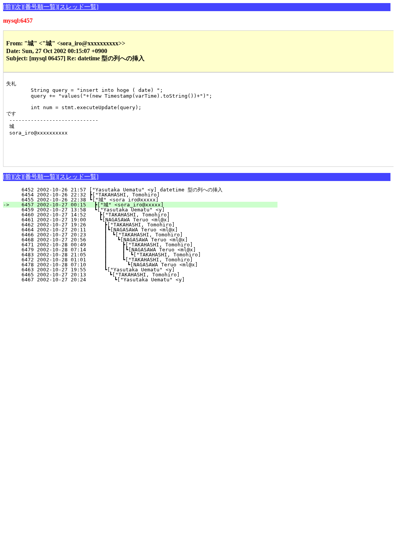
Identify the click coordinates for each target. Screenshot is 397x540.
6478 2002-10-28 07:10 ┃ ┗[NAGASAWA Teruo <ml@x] (140, 265)
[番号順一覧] (40, 6)
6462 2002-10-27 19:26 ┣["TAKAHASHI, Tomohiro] (144, 225)
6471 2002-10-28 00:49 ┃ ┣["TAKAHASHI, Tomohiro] (141, 245)
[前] (8, 6)
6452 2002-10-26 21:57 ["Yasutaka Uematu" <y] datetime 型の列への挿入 (143, 190)
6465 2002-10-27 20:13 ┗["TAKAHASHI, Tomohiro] (143, 274)
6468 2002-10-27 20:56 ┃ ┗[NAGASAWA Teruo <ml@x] (141, 240)
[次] (18, 6)
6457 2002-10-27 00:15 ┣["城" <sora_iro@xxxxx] (144, 205)
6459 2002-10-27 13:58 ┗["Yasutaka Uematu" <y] (145, 210)
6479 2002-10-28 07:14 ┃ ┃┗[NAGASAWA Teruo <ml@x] (139, 250)
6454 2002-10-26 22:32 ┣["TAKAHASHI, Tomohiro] (146, 195)
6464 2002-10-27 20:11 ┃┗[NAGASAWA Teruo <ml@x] (142, 230)
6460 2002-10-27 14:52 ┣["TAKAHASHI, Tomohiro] (144, 215)
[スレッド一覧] (78, 6)
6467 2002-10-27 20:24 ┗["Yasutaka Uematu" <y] (143, 279)
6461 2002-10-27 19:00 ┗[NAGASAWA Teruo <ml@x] (144, 220)
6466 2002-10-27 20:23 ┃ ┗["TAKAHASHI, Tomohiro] (142, 235)
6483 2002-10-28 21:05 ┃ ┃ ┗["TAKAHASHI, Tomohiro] (139, 255)
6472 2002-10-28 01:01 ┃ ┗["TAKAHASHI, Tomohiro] (141, 260)
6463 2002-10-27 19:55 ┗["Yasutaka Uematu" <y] (144, 269)
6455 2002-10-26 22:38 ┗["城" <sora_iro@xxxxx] (145, 200)
